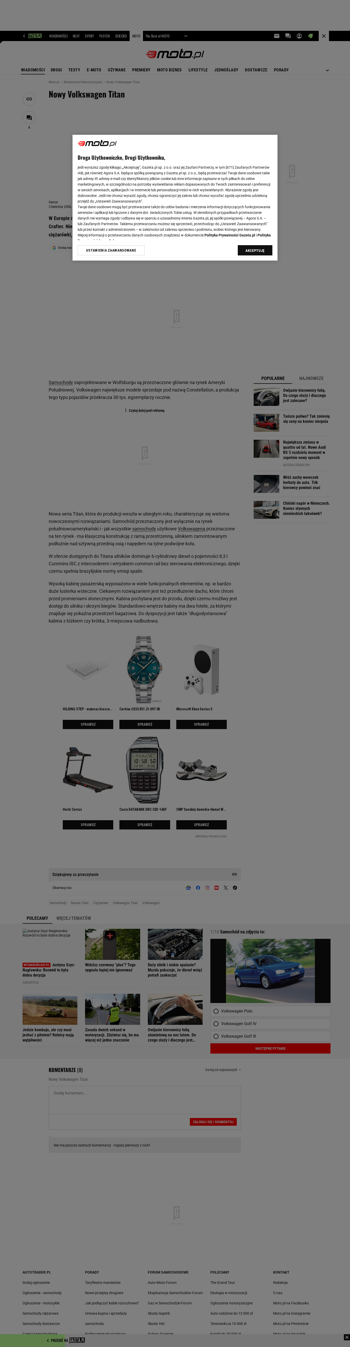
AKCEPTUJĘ (255, 251)
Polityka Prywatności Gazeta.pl (229, 235)
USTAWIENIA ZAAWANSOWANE (111, 250)
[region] (175, 198)
